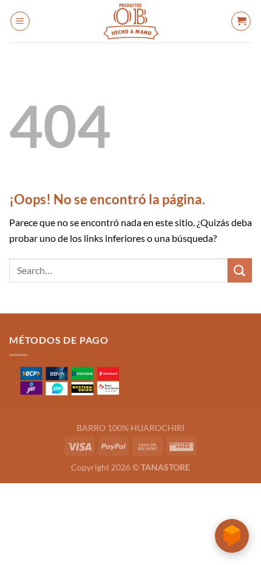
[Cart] (241, 21)
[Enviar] (240, 270)
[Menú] (20, 21)
